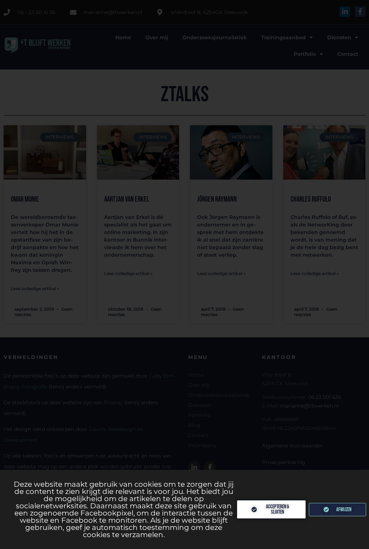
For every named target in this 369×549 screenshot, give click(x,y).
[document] (184, 274)
